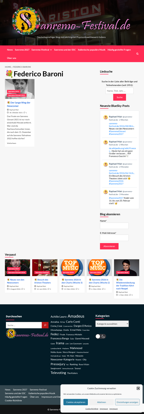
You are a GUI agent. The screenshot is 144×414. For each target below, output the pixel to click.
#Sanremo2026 (116, 181)
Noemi (78, 359)
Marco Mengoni (69, 352)
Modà (64, 356)
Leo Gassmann (76, 343)
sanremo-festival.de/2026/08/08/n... (121, 124)
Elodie (66, 330)
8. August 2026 (15, 289)
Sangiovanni (56, 368)
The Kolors (72, 373)
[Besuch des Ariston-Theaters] (44, 267)
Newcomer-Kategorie (62, 359)
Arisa (62, 322)
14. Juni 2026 (42, 289)
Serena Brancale (67, 368)
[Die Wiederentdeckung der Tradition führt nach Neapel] (126, 267)
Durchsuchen (14, 316)
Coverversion (68, 326)
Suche (119, 97)
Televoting (58, 373)
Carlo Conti (73, 321)
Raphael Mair (14, 110)
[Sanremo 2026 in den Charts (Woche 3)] (72, 267)
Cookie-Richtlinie (92, 409)
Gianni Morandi (82, 338)
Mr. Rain (70, 356)
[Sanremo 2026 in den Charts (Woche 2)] (99, 267)
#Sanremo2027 (116, 134)
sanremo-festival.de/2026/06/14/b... (122, 171)
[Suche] (45, 325)
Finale (62, 334)
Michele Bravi (56, 356)
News (10, 49)
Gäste (53, 344)
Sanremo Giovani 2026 (16, 272)
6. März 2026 (96, 289)
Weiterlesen (11, 143)
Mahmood (76, 348)
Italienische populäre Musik (91, 49)
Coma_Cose (56, 326)
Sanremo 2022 (13, 91)
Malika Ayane (56, 352)
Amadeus (76, 315)
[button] (138, 388)
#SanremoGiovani (117, 131)
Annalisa (55, 321)
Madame (65, 348)
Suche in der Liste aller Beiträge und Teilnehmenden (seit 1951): (119, 83)
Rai (67, 364)
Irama (60, 343)
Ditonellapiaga (56, 330)
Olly (84, 359)
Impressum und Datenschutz (55, 396)
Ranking (74, 364)
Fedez (55, 334)
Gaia (72, 339)
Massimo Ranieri (82, 352)
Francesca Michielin (74, 335)
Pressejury (58, 364)
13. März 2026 (69, 289)
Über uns (11, 58)
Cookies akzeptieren (75, 402)
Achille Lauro (59, 316)
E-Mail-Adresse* (108, 232)
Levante (86, 344)
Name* (103, 220)
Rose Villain (84, 364)
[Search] (137, 53)
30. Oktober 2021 (16, 113)
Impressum (104, 409)
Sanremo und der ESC (65, 49)
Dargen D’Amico (83, 325)
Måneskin (79, 356)
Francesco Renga (60, 338)
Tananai (78, 368)
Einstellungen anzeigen (127, 402)
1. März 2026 (123, 295)
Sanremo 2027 (22, 49)
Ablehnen (101, 402)
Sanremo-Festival (40, 49)
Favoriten (86, 330)
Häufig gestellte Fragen (119, 49)
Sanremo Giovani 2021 (16, 95)
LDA (67, 344)
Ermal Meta (75, 329)
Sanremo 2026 (68, 272)
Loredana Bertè (56, 348)
